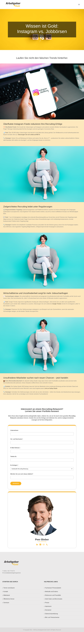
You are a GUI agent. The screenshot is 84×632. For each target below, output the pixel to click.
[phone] (47, 544)
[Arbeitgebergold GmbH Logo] (13, 2)
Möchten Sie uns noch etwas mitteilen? (21, 474)
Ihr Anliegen (14, 465)
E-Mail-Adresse (15, 447)
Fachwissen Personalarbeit (53, 588)
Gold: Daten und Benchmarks (53, 599)
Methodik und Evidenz (51, 591)
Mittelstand (6, 595)
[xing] (40, 544)
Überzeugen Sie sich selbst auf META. (29, 134)
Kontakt (5, 591)
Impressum (48, 606)
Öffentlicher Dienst (8, 599)
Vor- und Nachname (16, 439)
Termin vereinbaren (9, 588)
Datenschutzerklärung (51, 613)
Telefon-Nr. (13, 456)
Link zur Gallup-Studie (50, 388)
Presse (47, 602)
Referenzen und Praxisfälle (53, 595)
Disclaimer (48, 610)
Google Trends (56, 303)
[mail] (43, 544)
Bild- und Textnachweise (52, 617)
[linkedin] (37, 544)
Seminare (6, 602)
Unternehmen (14, 430)
